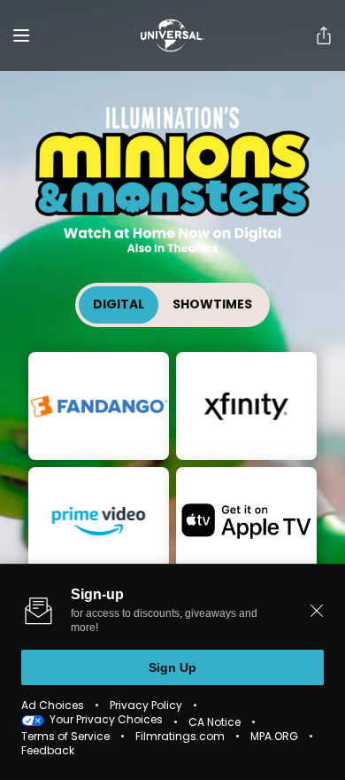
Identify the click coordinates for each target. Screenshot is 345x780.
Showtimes (212, 305)
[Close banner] (317, 611)
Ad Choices (52, 706)
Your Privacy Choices (106, 721)
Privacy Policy (146, 706)
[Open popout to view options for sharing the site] (324, 35)
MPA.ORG (274, 737)
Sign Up (172, 667)
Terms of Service (65, 737)
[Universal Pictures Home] (172, 35)
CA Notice (214, 723)
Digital (118, 305)
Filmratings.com (180, 737)
